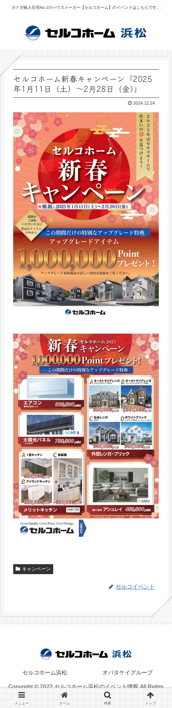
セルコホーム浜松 (44, 672)
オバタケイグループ (127, 672)
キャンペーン (36, 569)
